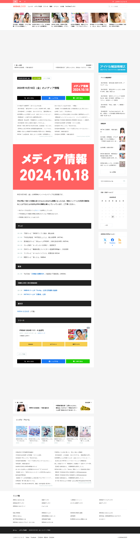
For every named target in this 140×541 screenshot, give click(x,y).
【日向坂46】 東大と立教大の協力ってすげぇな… (31, 123)
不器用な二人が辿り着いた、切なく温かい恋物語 (68, 452)
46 (20, 1)
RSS (120, 243)
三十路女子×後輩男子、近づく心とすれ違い (29, 106)
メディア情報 (46, 78)
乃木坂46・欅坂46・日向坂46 (46, 537)
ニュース (30, 6)
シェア (54, 98)
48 (15, 1)
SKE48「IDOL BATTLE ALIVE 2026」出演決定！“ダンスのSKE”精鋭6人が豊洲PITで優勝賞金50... (35, 126)
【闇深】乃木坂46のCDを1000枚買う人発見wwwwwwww (70, 472)
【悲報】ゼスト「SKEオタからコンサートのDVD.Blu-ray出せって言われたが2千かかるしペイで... (34, 472)
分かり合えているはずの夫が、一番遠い (66, 106)
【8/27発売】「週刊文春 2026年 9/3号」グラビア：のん (112, 84)
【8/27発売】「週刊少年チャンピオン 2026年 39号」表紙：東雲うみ (35, 108)
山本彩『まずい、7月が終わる (63, 111)
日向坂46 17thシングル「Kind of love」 (66, 126)
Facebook (112, 244)
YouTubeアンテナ (70, 6)
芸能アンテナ (45, 500)
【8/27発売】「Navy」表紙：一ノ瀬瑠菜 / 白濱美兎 (112, 106)
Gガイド (37, 210)
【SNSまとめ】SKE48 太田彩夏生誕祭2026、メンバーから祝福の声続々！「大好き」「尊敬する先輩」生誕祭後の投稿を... (35, 128)
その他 (62, 6)
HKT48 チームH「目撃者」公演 (35, 294)
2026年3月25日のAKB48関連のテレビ (26, 466)
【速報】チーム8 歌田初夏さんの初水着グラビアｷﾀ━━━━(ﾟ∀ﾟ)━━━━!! (34, 478)
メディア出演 (38, 6)
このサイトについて (121, 1)
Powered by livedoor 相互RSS (45, 136)
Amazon (30, 344)
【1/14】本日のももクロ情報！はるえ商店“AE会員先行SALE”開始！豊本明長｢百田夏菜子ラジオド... (73, 481)
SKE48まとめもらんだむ (106, 513)
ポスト (30, 98)
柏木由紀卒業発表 (21, 475)
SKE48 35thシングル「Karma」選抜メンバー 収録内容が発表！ (73, 469)
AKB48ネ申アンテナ (18, 503)
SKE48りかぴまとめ (47, 522)
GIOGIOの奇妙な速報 (76, 513)
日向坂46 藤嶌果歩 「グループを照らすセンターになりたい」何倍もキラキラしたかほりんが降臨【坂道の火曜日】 (73, 128)
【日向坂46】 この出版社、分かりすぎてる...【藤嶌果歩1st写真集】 (35, 111)
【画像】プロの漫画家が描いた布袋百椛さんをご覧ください (72, 108)
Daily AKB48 (16, 513)
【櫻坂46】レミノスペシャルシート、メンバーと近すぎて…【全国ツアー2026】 (73, 117)
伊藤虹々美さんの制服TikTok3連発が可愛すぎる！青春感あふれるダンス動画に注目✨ (35, 131)
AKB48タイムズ (46, 513)
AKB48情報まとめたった (49, 516)
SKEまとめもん (17, 516)
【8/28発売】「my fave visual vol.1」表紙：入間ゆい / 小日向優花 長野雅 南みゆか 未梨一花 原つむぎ (112, 113)
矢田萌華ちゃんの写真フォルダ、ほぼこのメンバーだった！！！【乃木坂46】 (35, 114)
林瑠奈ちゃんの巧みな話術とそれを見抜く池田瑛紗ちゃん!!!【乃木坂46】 (73, 114)
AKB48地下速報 (46, 519)
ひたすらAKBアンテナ (76, 503)
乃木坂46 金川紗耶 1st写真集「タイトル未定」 (68, 123)
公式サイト (41, 333)
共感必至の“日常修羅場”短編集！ (25, 452)
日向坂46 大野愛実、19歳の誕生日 (64, 134)
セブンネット (53, 344)
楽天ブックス (76, 344)
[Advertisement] (70, 46)
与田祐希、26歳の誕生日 (62, 131)
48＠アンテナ (103, 503)
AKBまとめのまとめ (18, 500)
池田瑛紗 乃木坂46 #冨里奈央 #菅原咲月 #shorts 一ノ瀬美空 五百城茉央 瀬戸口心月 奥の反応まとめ (73, 120)
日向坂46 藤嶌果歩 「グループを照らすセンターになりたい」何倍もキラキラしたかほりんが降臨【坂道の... (34, 461)
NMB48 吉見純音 (23, 311)
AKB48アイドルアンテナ (106, 500)
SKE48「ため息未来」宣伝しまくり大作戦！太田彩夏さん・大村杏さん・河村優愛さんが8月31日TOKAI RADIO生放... (35, 134)
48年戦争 (72, 516)
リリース (45, 6)
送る (79, 98)
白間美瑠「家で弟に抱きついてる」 (26, 481)
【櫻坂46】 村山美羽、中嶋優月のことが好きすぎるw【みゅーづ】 (35, 120)
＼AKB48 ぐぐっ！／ (76, 500)
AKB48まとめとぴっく (19, 506)
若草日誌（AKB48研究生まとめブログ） (110, 516)
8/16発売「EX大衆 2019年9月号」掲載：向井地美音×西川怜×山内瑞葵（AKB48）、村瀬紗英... (34, 483)
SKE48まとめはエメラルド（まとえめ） (24, 522)
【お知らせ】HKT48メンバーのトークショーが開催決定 (70, 461)
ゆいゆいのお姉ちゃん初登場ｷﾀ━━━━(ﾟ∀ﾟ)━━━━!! (32, 469)
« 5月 (106, 225)
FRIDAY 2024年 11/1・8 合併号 (32, 330)
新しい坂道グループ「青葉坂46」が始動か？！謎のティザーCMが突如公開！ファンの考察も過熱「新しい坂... (73, 463)
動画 (51, 6)
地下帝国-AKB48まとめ (19, 519)
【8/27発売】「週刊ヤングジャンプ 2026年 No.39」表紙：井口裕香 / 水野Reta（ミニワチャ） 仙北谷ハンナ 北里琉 (112, 98)
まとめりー (102, 519)
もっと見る (113, 172)
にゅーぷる (45, 506)
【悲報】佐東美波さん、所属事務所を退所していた (69, 466)
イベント (56, 6)
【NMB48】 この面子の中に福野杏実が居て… (30, 117)
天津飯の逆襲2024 (37, 274)
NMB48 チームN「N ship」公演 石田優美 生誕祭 (40, 290)
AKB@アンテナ (46, 503)
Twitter (27, 537)
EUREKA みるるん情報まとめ (78, 519)
